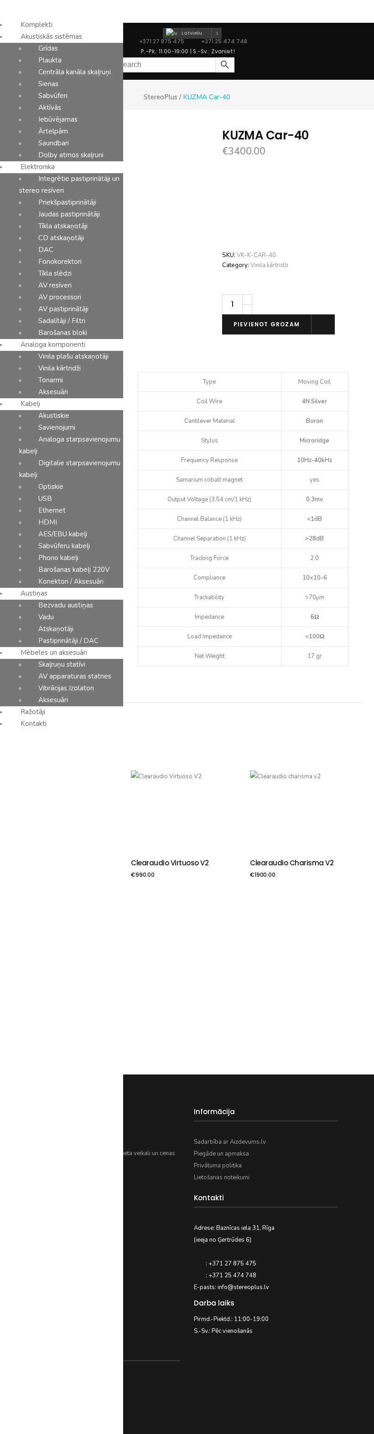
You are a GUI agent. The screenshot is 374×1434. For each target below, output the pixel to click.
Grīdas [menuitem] (48, 48)
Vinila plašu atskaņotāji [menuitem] (73, 356)
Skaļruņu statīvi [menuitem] (61, 664)
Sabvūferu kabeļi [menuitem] (64, 545)
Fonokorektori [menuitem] (60, 261)
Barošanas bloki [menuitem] (62, 332)
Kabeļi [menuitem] (30, 403)
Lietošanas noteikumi (221, 1177)
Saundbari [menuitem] (53, 143)
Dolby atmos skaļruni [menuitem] (71, 154)
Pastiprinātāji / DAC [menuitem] (68, 640)
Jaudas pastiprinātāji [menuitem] (69, 214)
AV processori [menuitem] (59, 297)
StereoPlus (160, 97)
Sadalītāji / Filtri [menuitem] (61, 320)
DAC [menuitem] (45, 249)
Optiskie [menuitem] (50, 486)
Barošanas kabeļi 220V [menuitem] (73, 569)
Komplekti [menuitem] (36, 24)
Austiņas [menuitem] (34, 593)
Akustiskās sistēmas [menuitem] (51, 36)
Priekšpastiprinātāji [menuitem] (67, 202)
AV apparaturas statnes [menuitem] (74, 676)
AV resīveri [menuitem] (55, 285)
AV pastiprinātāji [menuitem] (63, 309)
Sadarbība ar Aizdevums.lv (230, 1142)
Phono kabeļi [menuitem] (58, 557)
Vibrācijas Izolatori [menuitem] (66, 688)
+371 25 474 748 (223, 41)
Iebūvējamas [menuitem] (58, 119)
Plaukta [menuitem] (50, 60)
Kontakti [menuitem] (34, 723)
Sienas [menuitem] (48, 83)
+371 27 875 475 (162, 41)
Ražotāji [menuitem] (33, 711)
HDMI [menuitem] (47, 522)
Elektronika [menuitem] (38, 166)
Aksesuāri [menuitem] (53, 391)
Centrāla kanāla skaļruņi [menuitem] (74, 72)
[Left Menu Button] (5, 6)
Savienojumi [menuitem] (56, 427)
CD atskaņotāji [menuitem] (61, 237)
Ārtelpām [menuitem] (53, 131)
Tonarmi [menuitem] (50, 380)
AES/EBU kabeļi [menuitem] (62, 534)
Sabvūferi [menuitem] (53, 95)
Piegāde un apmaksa (221, 1154)
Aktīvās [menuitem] (49, 107)
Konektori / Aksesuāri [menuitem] (71, 581)
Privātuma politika (218, 1166)
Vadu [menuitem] (46, 617)
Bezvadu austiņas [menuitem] (65, 605)
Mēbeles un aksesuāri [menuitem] (54, 652)
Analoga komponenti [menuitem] (53, 344)
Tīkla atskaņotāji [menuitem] (63, 226)
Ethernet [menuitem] (52, 510)
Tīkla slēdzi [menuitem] (55, 273)
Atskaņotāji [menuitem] (55, 628)
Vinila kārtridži (269, 265)
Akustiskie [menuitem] (53, 415)
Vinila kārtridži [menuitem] (59, 368)
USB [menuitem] (45, 498)
